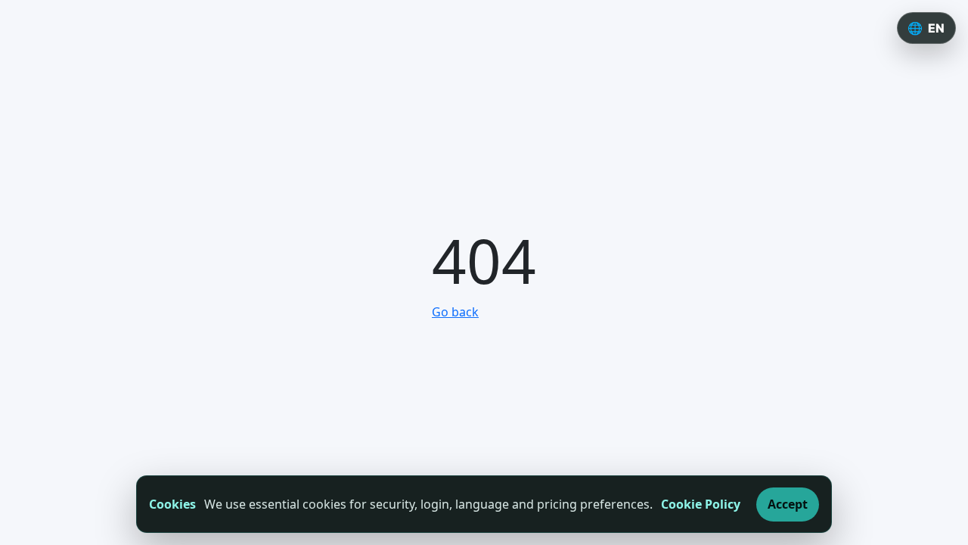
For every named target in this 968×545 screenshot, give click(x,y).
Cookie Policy (700, 504)
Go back (455, 312)
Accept (788, 504)
